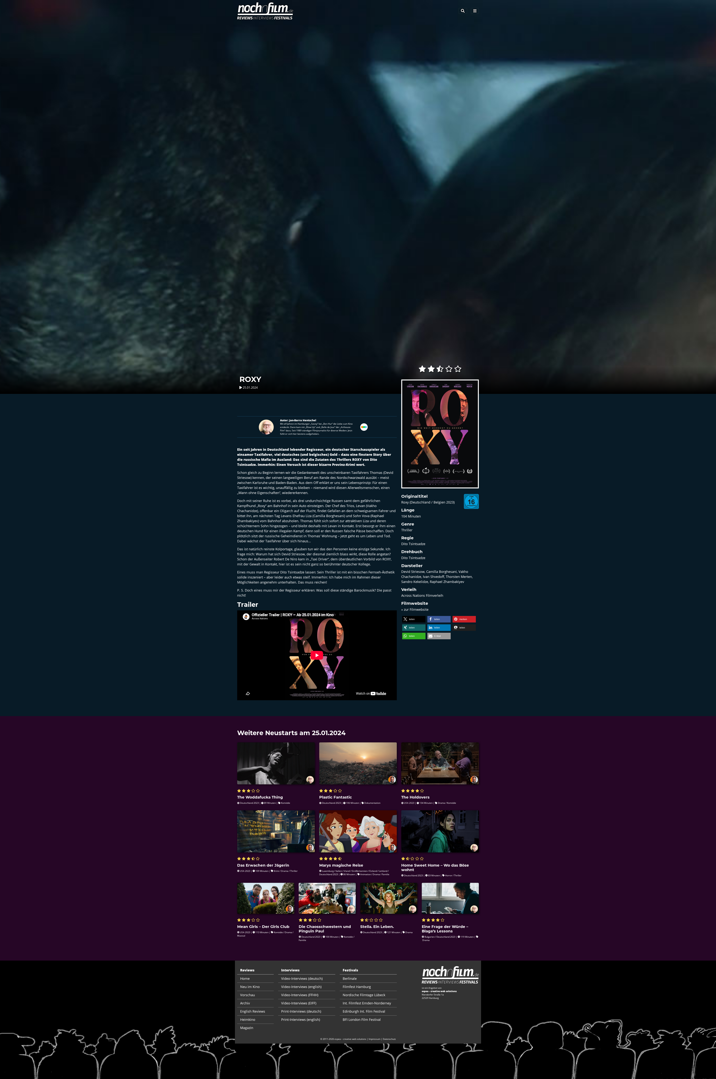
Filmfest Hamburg (357, 986)
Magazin (246, 1027)
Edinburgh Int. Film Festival (364, 1011)
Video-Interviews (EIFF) (298, 1003)
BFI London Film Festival (362, 1019)
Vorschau (247, 995)
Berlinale (350, 978)
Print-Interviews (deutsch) (301, 1011)
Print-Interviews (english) (300, 1019)
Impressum (374, 1039)
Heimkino (247, 1019)
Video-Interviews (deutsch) (302, 978)
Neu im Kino (250, 986)
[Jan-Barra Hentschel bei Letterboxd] (364, 426)
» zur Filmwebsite (414, 609)
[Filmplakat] (440, 436)
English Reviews (252, 1011)
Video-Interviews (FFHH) (299, 995)
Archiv (245, 1003)
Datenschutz (389, 1039)
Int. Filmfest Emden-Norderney (367, 1003)
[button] (413, 619)
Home (245, 978)
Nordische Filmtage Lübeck (364, 995)
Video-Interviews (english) (301, 986)
